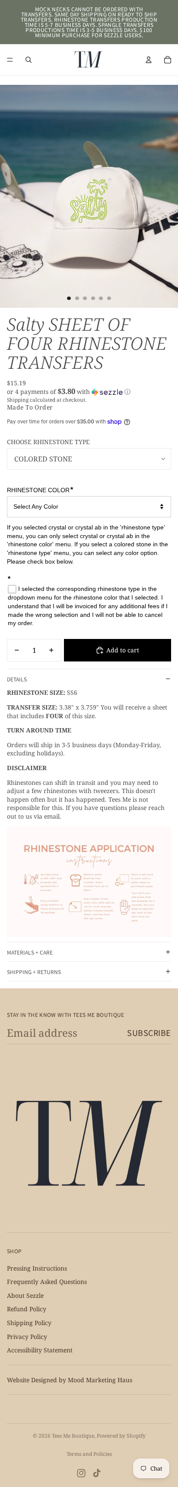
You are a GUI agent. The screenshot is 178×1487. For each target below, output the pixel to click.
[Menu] (10, 60)
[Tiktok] (97, 1473)
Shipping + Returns (34, 971)
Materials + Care (30, 952)
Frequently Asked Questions (47, 1281)
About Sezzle (25, 1295)
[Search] (28, 59)
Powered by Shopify (121, 1435)
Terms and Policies (89, 1454)
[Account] (148, 59)
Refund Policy (26, 1309)
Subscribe (149, 1032)
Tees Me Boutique (73, 1435)
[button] (89, 391)
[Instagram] (81, 1473)
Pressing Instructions (37, 1268)
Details (17, 679)
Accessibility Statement (40, 1350)
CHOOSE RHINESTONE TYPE (48, 442)
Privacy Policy (27, 1336)
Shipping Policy (29, 1323)
